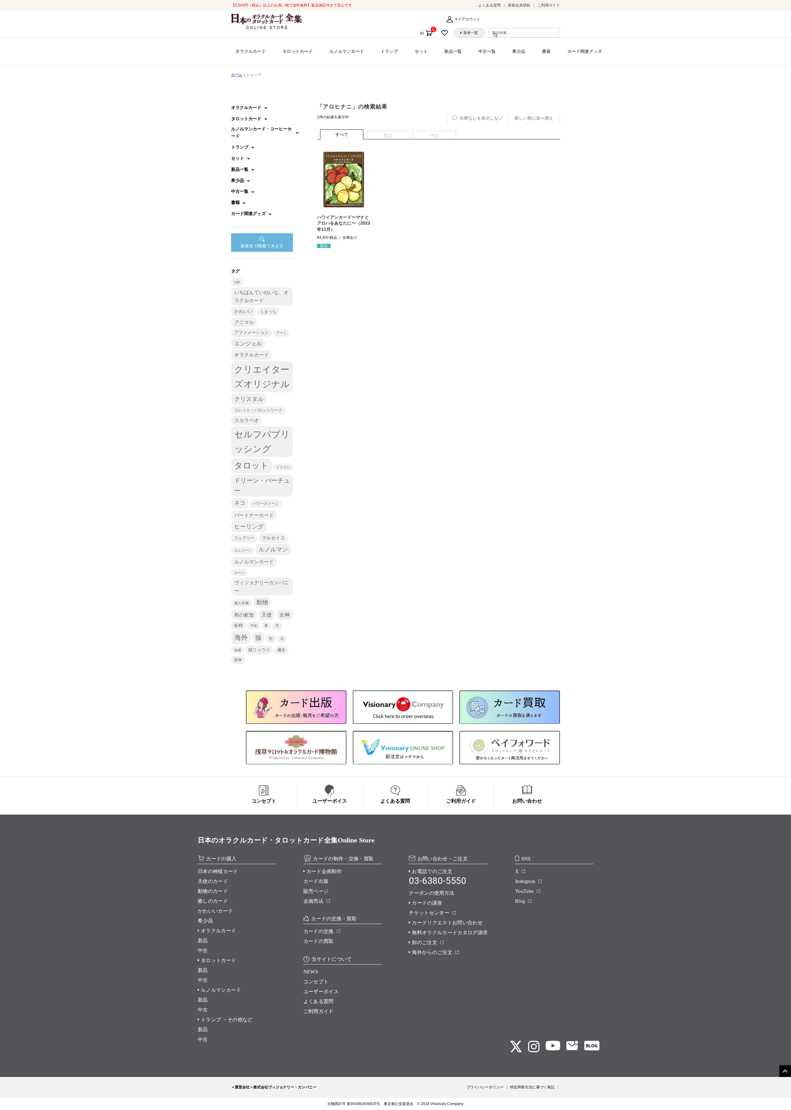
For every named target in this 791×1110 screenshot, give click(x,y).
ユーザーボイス (321, 991)
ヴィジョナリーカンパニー (261, 586)
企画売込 (313, 901)
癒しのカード (213, 901)
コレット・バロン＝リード (258, 410)
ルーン (239, 572)
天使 (266, 615)
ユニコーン (242, 550)
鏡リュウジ (259, 649)
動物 (262, 602)
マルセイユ (273, 537)
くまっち (268, 311)
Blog (520, 901)
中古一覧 (487, 51)
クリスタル (249, 399)
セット (421, 51)
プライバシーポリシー (485, 1087)
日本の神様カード (218, 871)
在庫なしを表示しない (481, 118)
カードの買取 (318, 941)
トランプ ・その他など (227, 1019)
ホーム (236, 75)
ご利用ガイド (549, 5)
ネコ (239, 503)
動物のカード (213, 891)
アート (281, 333)
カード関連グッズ (584, 51)
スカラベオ (246, 420)
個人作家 (241, 603)
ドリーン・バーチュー (262, 485)
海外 (241, 637)
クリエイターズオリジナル (262, 376)
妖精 (238, 625)
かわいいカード (215, 911)
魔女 (281, 650)
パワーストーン (266, 503)
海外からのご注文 (432, 952)
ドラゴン (283, 467)
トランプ (389, 51)
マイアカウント (467, 19)
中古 (203, 950)
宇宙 (253, 625)
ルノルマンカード (346, 51)
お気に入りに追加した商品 (446, 33)
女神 (284, 615)
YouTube (524, 891)
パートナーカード (254, 515)
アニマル (244, 322)
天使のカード (213, 881)
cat (237, 282)
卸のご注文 (424, 942)
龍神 (238, 660)
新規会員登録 (519, 5)
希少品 (518, 51)
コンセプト (316, 981)
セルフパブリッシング (262, 441)
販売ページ (316, 891)
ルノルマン (273, 549)
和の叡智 (244, 615)
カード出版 (316, 881)
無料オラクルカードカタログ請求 (450, 932)
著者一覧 (470, 33)
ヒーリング (249, 526)
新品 (203, 940)
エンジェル (248, 343)
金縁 (237, 650)
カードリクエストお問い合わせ (447, 922)
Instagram (525, 881)
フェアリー (244, 538)
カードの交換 (318, 931)
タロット (251, 465)
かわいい (243, 311)
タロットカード (297, 51)
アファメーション (251, 332)
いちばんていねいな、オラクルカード (261, 296)
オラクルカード (250, 51)
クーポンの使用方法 (431, 893)
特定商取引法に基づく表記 (532, 1087)
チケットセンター (429, 912)
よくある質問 (489, 5)
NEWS (310, 971)
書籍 (546, 51)
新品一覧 (453, 51)
